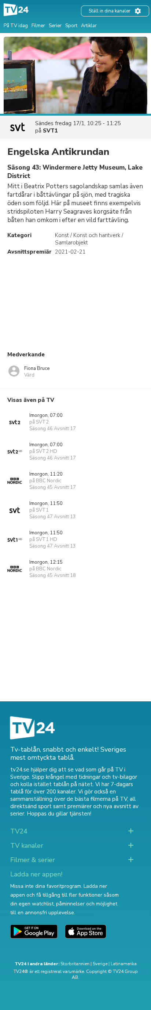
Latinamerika (124, 964)
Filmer (38, 25)
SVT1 (50, 130)
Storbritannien (74, 964)
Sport (71, 25)
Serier (55, 25)
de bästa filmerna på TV (97, 799)
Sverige (100, 964)
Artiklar (89, 25)
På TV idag (16, 25)
